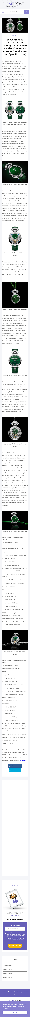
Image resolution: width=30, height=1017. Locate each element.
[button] (3, 11)
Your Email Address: (15, 925)
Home (4, 992)
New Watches (7, 965)
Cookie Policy (18, 992)
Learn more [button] (6, 1008)
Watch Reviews (8, 969)
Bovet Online (23, 760)
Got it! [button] (15, 1012)
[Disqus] (15, 805)
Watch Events (7, 973)
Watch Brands (7, 977)
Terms (10, 992)
